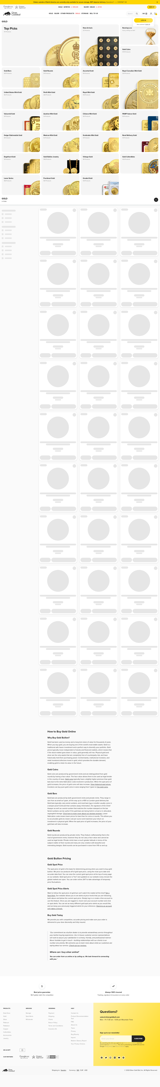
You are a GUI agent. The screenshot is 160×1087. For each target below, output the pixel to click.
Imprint (73, 1037)
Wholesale (29, 1019)
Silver (93, 7)
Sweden (63, 1070)
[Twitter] (106, 1057)
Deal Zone (6, 1013)
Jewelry (5, 1038)
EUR (81, 1070)
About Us (74, 1025)
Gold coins (69, 779)
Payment (51, 1013)
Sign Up (151, 7)
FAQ (72, 1022)
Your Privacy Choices (78, 1044)
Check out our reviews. (78, 945)
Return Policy (52, 1023)
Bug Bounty (75, 1034)
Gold (68, 7)
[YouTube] (119, 1057)
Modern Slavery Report (79, 1041)
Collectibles (7, 1032)
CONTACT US (122, 2)
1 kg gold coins (102, 787)
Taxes (73, 1028)
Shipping (51, 1016)
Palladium (6, 1026)
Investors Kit (52, 1029)
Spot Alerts (29, 1016)
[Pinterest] (123, 1057)
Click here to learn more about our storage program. (82, 814)
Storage (28, 1013)
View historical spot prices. (101, 784)
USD (85, 1070)
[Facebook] (101, 1057)
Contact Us (74, 1013)
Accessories (7, 1035)
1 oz (90, 803)
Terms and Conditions (55, 1026)
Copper (5, 1029)
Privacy (73, 1031)
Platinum (6, 1023)
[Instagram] (110, 1057)
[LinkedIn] (114, 1057)
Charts (50, 1019)
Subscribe (138, 1039)
